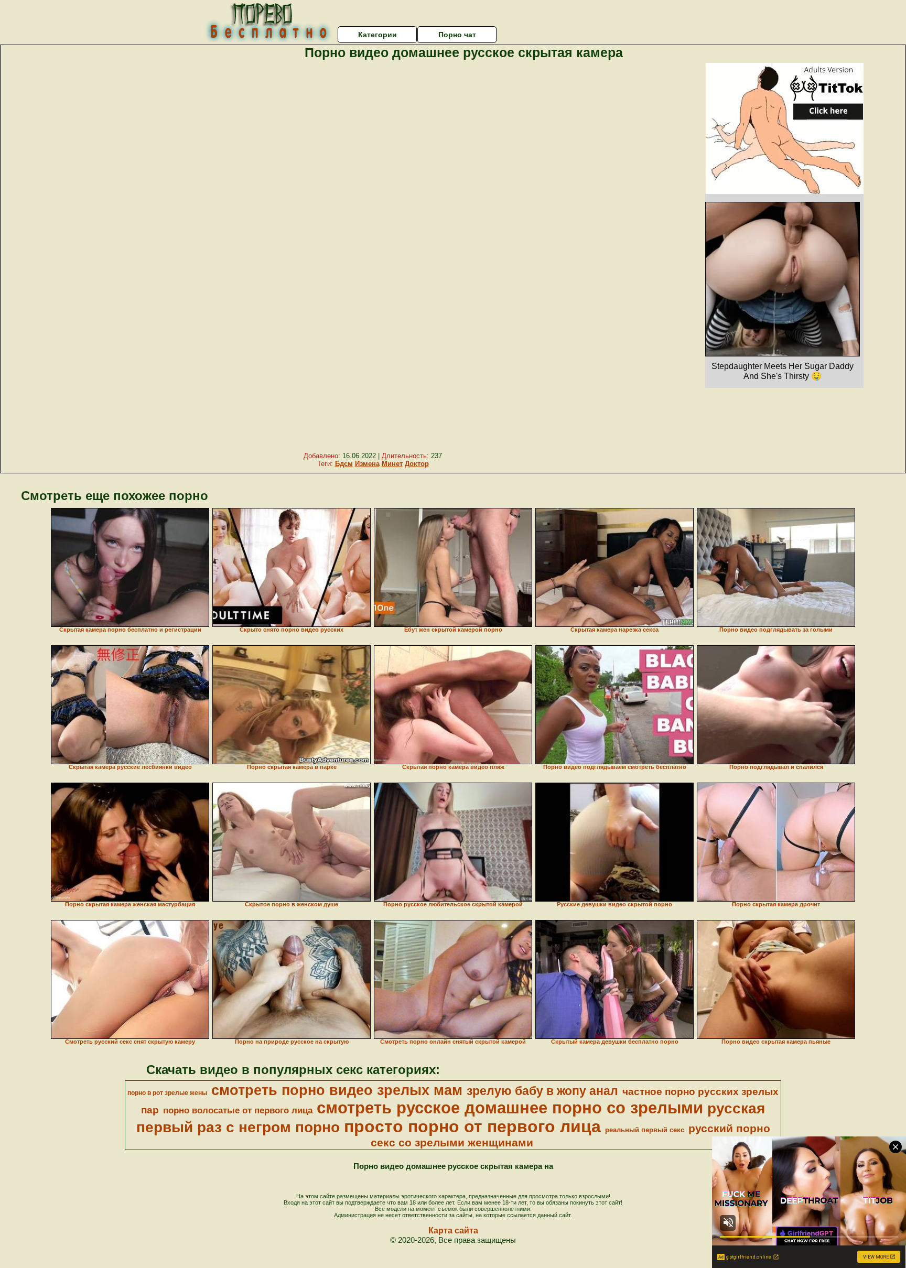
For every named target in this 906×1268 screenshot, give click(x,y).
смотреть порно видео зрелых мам (336, 1090)
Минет (392, 464)
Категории (377, 34)
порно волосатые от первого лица (237, 1110)
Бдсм (344, 464)
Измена (367, 464)
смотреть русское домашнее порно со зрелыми (510, 1108)
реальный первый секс (644, 1130)
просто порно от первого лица (472, 1126)
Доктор (417, 464)
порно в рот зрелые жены (167, 1093)
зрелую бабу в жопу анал (542, 1091)
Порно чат (457, 34)
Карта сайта (453, 1230)
